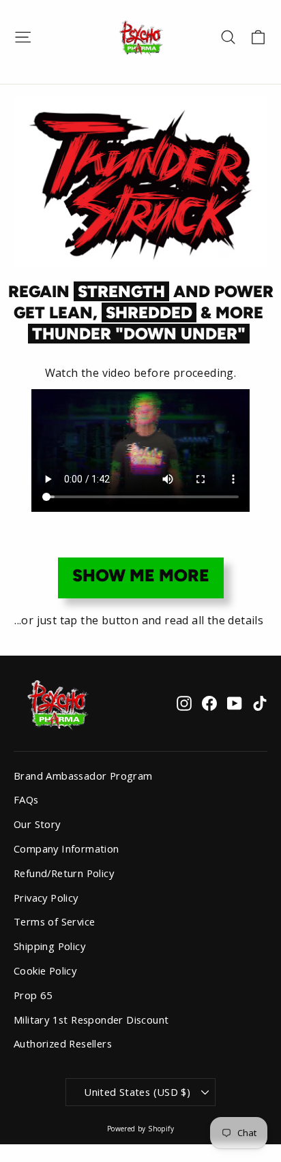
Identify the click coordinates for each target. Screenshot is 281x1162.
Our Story (37, 824)
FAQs (26, 799)
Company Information (66, 848)
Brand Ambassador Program (83, 775)
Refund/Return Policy (64, 873)
